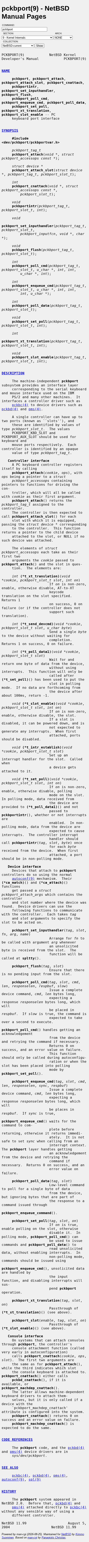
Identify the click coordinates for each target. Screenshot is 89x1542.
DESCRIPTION (13, 373)
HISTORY (9, 1491)
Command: (9, 25)
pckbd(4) (10, 409)
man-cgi (32, 1537)
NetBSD (66, 1534)
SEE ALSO (10, 1468)
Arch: (60, 33)
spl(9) (35, 1479)
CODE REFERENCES (17, 1440)
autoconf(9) (23, 879)
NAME (6, 71)
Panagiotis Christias (54, 1537)
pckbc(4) (20, 405)
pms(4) (35, 409)
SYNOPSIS (10, 131)
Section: (9, 33)
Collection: (10, 41)
